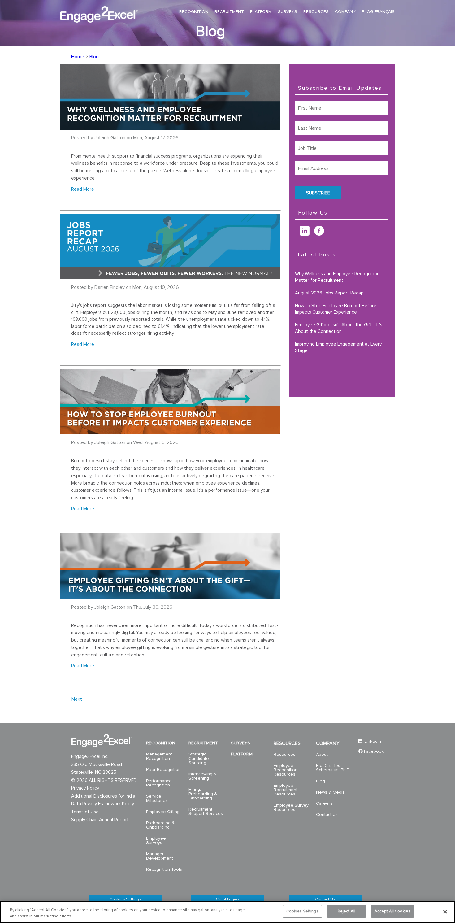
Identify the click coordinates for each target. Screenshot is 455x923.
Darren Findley (109, 287)
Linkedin (372, 741)
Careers (324, 803)
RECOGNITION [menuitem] (193, 12)
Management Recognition (159, 756)
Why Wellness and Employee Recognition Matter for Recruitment (337, 277)
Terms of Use (85, 812)
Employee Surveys (156, 840)
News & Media (330, 792)
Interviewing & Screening (202, 776)
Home (77, 56)
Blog (94, 56)
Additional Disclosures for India (103, 796)
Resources (284, 754)
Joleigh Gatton (109, 137)
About (322, 754)
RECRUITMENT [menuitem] (229, 12)
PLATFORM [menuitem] (261, 12)
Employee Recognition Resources (285, 770)
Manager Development (159, 856)
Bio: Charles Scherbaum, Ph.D (333, 768)
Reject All (346, 911)
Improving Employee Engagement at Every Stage (338, 347)
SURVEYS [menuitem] (287, 12)
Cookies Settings (125, 899)
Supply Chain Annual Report (100, 819)
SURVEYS (240, 743)
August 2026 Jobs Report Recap (329, 293)
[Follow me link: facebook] (321, 234)
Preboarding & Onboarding (160, 825)
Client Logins (227, 899)
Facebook (374, 751)
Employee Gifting (163, 812)
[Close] (445, 911)
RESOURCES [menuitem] (316, 12)
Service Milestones (157, 798)
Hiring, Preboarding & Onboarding (202, 793)
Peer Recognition (163, 770)
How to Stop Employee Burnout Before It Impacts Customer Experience (337, 309)
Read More (82, 189)
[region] (227, 912)
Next (77, 699)
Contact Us (327, 814)
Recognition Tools (164, 869)
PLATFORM (242, 754)
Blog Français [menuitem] (378, 12)
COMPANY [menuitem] (345, 12)
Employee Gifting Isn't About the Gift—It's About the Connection (338, 328)
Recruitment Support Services (205, 811)
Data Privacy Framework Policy (102, 804)
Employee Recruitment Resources (285, 789)
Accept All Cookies (392, 911)
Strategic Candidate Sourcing (198, 758)
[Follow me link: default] (297, 234)
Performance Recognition (159, 783)
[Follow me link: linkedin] (307, 234)
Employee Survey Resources (291, 807)
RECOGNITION (160, 743)
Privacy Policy (85, 788)
